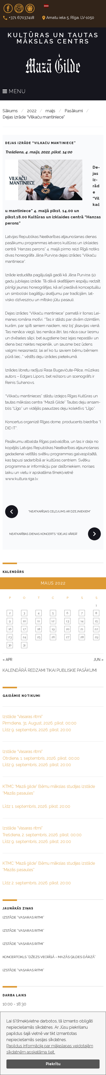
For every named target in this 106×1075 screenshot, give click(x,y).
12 (53, 621)
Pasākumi (74, 110)
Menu (16, 91)
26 (53, 637)
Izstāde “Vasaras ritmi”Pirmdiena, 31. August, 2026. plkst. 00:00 (39, 723)
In (19, 6)
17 (24, 629)
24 (24, 637)
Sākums (10, 110)
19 (53, 629)
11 (38, 621)
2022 (32, 110)
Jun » (98, 660)
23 (10, 637)
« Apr (7, 660)
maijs (50, 110)
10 (24, 621)
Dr (30, 6)
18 (38, 629)
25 (38, 637)
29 (96, 637)
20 (67, 629)
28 (82, 637)
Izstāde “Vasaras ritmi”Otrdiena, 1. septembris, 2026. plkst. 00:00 (41, 758)
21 (81, 629)
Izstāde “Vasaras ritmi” (23, 917)
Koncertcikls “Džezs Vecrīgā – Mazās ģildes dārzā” (49, 957)
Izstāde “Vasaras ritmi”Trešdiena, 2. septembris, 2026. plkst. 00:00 (42, 835)
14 (82, 621)
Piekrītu (53, 1064)
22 (96, 629)
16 (9, 629)
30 (9, 645)
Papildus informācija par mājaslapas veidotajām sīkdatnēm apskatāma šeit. (49, 1049)
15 (96, 621)
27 (67, 637)
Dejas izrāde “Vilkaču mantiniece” (40, 143)
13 (67, 621)
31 (24, 645)
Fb (8, 6)
